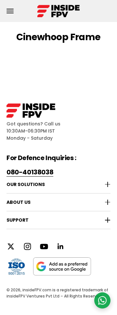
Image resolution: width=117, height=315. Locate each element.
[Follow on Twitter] (10, 246)
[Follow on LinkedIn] (60, 246)
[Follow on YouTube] (44, 246)
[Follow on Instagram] (27, 246)
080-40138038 (29, 172)
